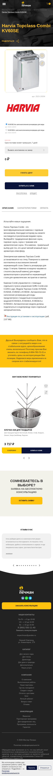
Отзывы (26, 704)
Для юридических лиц (26, 722)
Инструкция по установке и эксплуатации (25, 316)
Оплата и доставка (26, 693)
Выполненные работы (26, 682)
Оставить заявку (26, 501)
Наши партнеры (26, 685)
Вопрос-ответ (26, 702)
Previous (24, 458)
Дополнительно (26, 665)
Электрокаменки (40, 10)
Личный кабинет (26, 699)
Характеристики (26, 208)
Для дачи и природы (26, 662)
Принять (31, 768)
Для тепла (26, 657)
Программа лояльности (26, 724)
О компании (26, 679)
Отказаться (44, 768)
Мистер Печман (8, 10)
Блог (26, 696)
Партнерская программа (26, 719)
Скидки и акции (26, 690)
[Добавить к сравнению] (42, 63)
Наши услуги (26, 668)
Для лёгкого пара (24, 10)
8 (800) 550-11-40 (26, 627)
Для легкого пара (27, 654)
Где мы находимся (26, 688)
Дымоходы (26, 660)
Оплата (44, 208)
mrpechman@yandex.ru (26, 635)
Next (29, 458)
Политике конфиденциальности (10, 772)
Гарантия (26, 727)
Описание (8, 208)
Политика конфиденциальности (26, 745)
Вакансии (26, 716)
